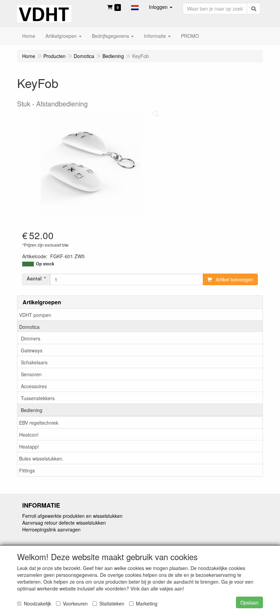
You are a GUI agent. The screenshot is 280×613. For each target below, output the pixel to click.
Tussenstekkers (38, 398)
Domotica (29, 326)
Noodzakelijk (37, 603)
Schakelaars (34, 362)
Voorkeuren (75, 603)
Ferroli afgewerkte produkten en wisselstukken (72, 515)
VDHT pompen (35, 314)
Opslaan (249, 602)
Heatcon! (29, 434)
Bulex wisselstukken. (41, 458)
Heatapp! (29, 446)
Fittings (27, 470)
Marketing (146, 603)
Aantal (34, 278)
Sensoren (31, 374)
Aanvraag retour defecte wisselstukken (64, 522)
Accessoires (34, 386)
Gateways (31, 350)
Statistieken (111, 603)
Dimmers (30, 338)
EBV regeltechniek (38, 422)
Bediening (31, 410)
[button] (135, 7)
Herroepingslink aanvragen (51, 529)
